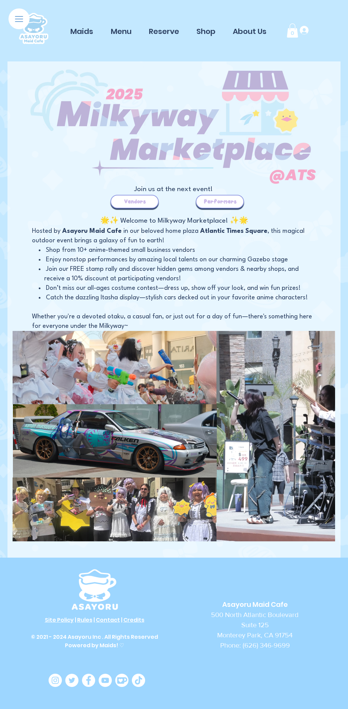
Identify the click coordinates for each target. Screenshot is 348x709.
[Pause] (225, 532)
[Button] (34, 29)
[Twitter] (72, 680)
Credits (133, 620)
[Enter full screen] (325, 532)
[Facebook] (88, 680)
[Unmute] (236, 532)
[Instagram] (55, 680)
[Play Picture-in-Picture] (314, 532)
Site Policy (59, 620)
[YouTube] (105, 680)
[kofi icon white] (121, 680)
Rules (84, 620)
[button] (19, 18)
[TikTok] (138, 680)
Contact (108, 620)
